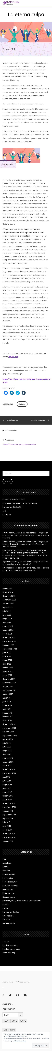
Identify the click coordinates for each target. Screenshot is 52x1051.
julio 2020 (7, 743)
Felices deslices (9, 874)
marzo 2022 (8, 668)
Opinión (22, 404)
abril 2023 (7, 622)
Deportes (6, 870)
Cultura (5, 867)
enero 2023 (7, 634)
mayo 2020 (7, 750)
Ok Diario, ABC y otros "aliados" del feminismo (22, 901)
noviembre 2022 (9, 641)
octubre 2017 (8, 841)
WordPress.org (9, 953)
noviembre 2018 (9, 807)
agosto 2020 (8, 739)
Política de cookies (20, 1041)
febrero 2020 (8, 762)
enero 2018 (7, 830)
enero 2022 (7, 675)
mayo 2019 (7, 784)
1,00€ (6, 1021)
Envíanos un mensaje (23, 982)
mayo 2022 (7, 660)
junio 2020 (7, 747)
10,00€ (23, 1021)
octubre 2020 (8, 732)
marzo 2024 (8, 588)
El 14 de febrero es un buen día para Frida (20, 503)
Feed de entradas (10, 945)
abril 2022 (7, 664)
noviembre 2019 (9, 773)
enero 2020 (7, 766)
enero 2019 (7, 800)
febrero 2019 (8, 796)
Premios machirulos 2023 (13, 507)
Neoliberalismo (9, 897)
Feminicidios (8, 878)
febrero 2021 (8, 717)
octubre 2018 (8, 811)
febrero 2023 (8, 630)
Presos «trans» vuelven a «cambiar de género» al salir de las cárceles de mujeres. (25, 555)
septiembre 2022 (10, 649)
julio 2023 (6, 611)
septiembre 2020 (10, 735)
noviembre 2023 (9, 600)
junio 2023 (7, 615)
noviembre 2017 (9, 837)
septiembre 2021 (9, 690)
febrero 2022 (8, 671)
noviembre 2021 (9, 683)
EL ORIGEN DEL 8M (28, 570)
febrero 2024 (8, 592)
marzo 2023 (8, 626)
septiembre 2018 (9, 815)
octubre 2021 (8, 686)
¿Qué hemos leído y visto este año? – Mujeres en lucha (25, 561)
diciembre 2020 (9, 724)
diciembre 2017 (9, 833)
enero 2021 (7, 720)
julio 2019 (6, 777)
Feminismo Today (10, 886)
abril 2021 (6, 709)
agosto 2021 (8, 694)
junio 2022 (7, 656)
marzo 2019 (7, 792)
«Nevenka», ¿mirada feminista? (18, 564)
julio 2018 (6, 822)
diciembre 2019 (9, 769)
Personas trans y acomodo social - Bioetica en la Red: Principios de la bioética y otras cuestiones (25, 551)
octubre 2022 (8, 645)
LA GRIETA (7, 515)
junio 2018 (7, 826)
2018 (4, 859)
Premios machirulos (11, 912)
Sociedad (6, 919)
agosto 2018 (8, 818)
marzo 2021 (7, 713)
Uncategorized (9, 923)
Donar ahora (9, 1030)
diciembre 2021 (9, 679)
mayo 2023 (7, 619)
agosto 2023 (8, 607)
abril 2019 (6, 788)
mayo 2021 (7, 705)
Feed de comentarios (11, 949)
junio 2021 (7, 701)
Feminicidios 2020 (10, 882)
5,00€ (14, 1021)
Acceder (6, 941)
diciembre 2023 (9, 596)
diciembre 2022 (9, 637)
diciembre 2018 (9, 803)
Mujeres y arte (8, 893)
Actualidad (7, 863)
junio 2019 (7, 781)
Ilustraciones (8, 889)
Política (5, 908)
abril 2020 (7, 754)
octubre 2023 (8, 604)
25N (4, 511)
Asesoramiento (8, 982)
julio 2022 (6, 653)
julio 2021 (6, 698)
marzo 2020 (8, 758)
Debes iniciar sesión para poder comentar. (19, 445)
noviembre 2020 (9, 728)
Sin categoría (8, 916)
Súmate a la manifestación (14, 499)
